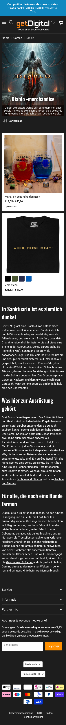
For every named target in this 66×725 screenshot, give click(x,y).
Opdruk (49, 713)
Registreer (53, 646)
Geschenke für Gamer (19, 562)
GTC (39, 713)
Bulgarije (31, 674)
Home (5, 38)
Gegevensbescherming (21, 713)
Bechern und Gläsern (29, 479)
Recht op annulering (33, 716)
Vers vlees (11, 285)
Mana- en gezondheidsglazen (22, 196)
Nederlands (31, 664)
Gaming (6, 566)
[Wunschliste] (53, 22)
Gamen (17, 38)
